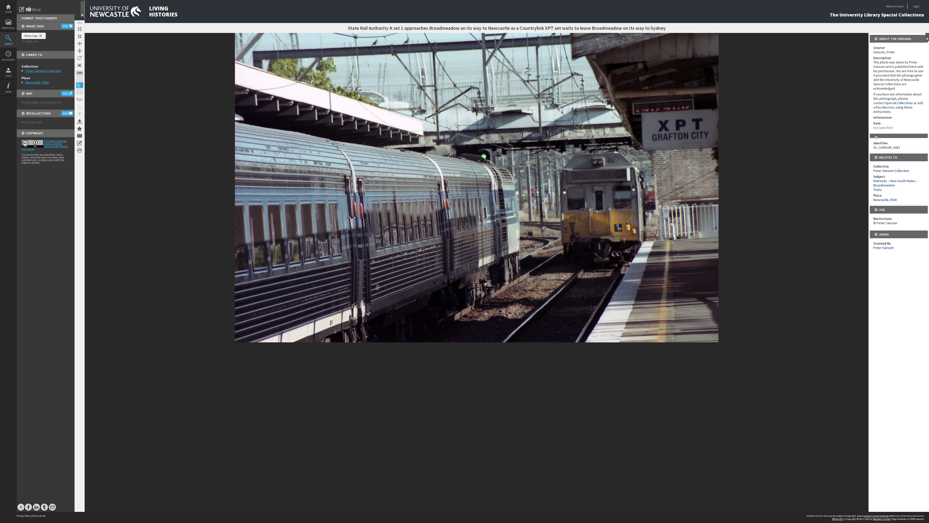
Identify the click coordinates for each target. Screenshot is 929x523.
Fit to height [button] (79, 50)
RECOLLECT (837, 519)
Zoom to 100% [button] (79, 65)
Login (8, 75)
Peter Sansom (883, 248)
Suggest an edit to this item (21, 9)
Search (8, 44)
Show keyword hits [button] (79, 106)
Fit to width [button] (79, 43)
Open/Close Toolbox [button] (82, 9)
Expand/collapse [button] (927, 37)
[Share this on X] (20, 504)
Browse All (8, 28)
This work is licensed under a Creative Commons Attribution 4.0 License (45, 145)
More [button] (8, 91)
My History (8, 60)
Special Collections (899, 103)
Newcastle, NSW (37, 82)
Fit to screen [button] (79, 36)
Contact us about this (79, 135)
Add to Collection (79, 128)
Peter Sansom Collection (43, 71)
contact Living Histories (876, 515)
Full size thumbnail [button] (79, 29)
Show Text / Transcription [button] (79, 99)
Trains (877, 189)
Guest (900, 6)
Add (65, 26)
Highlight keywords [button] (79, 114)
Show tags (31, 36)
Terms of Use (38, 515)
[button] (79, 85)
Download (79, 121)
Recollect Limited (881, 519)
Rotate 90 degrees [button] (79, 58)
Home (8, 12)
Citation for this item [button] (79, 150)
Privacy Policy (24, 515)
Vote (33, 9)
